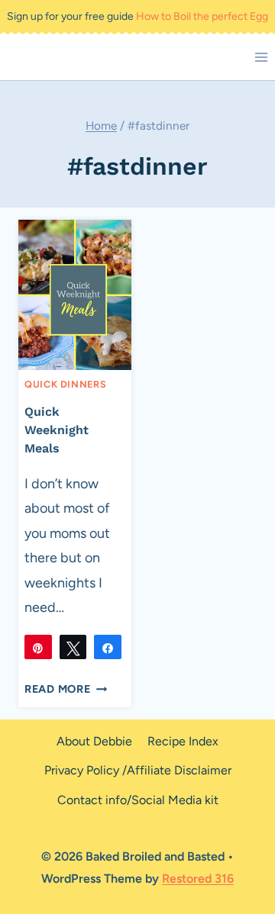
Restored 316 (198, 878)
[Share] (108, 647)
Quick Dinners (65, 384)
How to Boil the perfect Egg (202, 16)
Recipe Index (182, 741)
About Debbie (94, 741)
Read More (65, 689)
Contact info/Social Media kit (137, 800)
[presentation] (74, 295)
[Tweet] (73, 647)
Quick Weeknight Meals (56, 429)
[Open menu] (261, 57)
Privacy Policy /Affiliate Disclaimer (137, 770)
